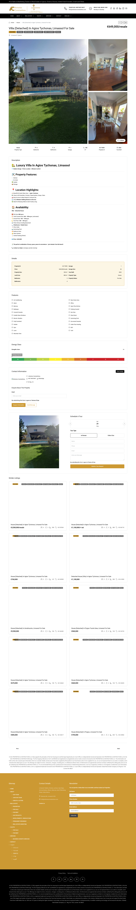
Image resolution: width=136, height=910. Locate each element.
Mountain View (17, 333)
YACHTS (39, 16)
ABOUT (18, 16)
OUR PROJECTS (17, 815)
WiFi (72, 327)
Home (12, 22)
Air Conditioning (18, 300)
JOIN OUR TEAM (17, 797)
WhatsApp (41, 378)
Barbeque (16, 309)
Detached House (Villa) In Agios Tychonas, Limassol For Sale (91, 576)
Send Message (31, 405)
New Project (38, 32)
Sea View (73, 312)
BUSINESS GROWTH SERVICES (21, 839)
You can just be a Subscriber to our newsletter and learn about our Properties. (89, 787)
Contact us (42, 803)
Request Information (18, 405)
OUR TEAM (16, 794)
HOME (12, 16)
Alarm (15, 303)
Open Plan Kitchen (75, 306)
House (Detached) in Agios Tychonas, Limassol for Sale (29, 524)
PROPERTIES (16, 806)
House (18, 22)
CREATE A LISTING (18, 800)
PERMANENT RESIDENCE (19, 821)
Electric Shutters (18, 318)
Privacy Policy (62, 873)
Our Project (55, 484)
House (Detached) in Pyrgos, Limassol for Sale (86, 732)
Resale (58, 32)
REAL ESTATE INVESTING (20, 824)
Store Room (74, 315)
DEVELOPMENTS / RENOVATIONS (22, 818)
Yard (72, 330)
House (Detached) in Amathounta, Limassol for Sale (28, 628)
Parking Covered (75, 309)
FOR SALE (15, 809)
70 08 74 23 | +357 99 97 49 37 (77, 7)
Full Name (72, 791)
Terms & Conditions (72, 873)
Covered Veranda (18, 312)
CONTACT (58, 16)
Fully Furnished (17, 321)
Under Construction (118, 484)
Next (118, 748)
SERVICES (48, 16)
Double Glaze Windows (20, 315)
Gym (15, 327)
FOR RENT (15, 812)
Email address (73, 807)
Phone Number (73, 799)
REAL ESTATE (28, 16)
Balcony (16, 306)
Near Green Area (75, 300)
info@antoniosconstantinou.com (77, 9)
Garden (15, 324)
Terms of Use (35, 400)
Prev (17, 748)
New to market (49, 32)
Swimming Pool (75, 318)
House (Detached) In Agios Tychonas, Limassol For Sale (29, 576)
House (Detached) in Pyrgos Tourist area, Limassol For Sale (90, 628)
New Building (28, 32)
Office (72, 303)
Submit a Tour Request (97, 466)
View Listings (120, 371)
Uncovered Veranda (76, 321)
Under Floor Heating (76, 324)
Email (13, 392)
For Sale (19, 32)
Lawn (15, 330)
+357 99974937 (32, 378)
